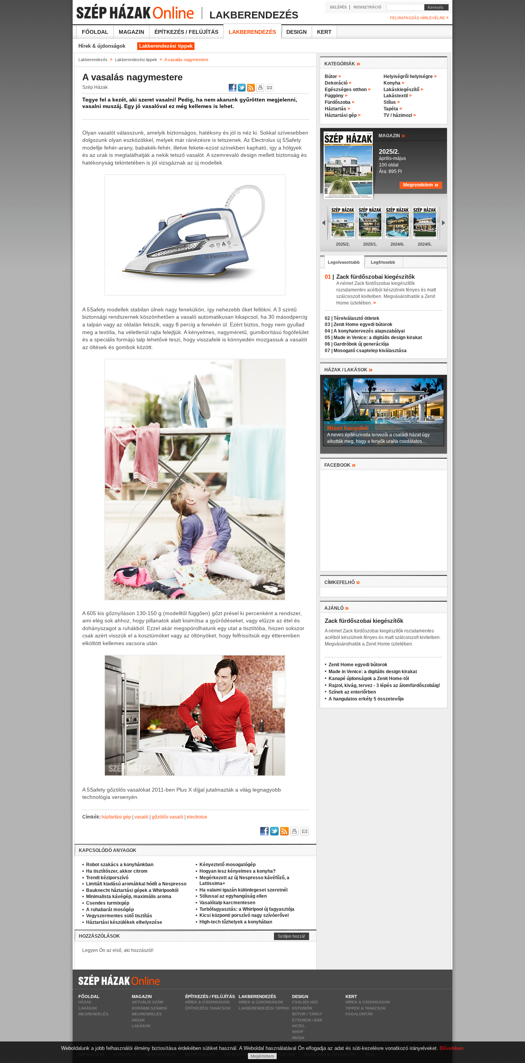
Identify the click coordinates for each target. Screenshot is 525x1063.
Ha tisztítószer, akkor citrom (117, 871)
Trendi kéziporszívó (107, 877)
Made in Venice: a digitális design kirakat (378, 337)
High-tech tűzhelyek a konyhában (235, 922)
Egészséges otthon (347, 89)
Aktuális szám (147, 1002)
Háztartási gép (343, 115)
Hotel (298, 1026)
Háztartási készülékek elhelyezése (124, 922)
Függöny (336, 95)
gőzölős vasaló (167, 817)
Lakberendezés (252, 32)
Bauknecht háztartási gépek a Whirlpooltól (132, 890)
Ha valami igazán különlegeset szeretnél (243, 890)
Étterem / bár (307, 1020)
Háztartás (337, 108)
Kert (324, 32)
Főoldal (95, 32)
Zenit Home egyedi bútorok (363, 324)
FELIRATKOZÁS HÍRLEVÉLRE (419, 17)
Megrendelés (93, 1014)
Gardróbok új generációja (361, 344)
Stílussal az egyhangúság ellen (233, 896)
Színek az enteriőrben (352, 692)
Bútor (333, 76)
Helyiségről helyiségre (410, 76)
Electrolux (197, 817)
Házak (84, 1002)
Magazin (131, 32)
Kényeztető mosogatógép (227, 864)
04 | (328, 331)
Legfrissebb (383, 262)
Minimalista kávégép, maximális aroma (128, 896)
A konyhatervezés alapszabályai (369, 331)
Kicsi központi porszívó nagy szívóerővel (244, 915)
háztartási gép (116, 817)
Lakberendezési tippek (166, 46)
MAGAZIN (392, 135)
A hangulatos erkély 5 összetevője (366, 699)
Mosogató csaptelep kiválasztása (370, 350)
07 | (328, 350)
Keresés (434, 7)
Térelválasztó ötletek (356, 318)
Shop (297, 1032)
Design (296, 32)
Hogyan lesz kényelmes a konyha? (237, 871)
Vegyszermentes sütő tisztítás (119, 915)
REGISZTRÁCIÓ (367, 7)
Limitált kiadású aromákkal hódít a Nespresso (136, 884)
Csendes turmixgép (107, 903)
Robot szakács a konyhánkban (119, 864)
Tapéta (393, 108)
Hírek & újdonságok (101, 46)
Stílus (392, 102)
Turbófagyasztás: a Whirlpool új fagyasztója (246, 909)
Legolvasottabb (344, 262)
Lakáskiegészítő (403, 89)
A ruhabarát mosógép (110, 909)
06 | (328, 344)
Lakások (87, 1008)
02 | (328, 318)
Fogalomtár (359, 1014)
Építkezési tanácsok (208, 1008)
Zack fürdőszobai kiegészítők (364, 620)
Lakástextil (398, 95)
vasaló (141, 817)
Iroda (298, 1038)
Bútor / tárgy (307, 1014)
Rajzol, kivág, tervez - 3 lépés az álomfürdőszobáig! (384, 685)
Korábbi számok (149, 1008)
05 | (328, 337)
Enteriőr (302, 1008)
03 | (328, 324)
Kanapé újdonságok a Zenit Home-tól (369, 678)
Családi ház (305, 1002)
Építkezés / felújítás (186, 32)
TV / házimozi (400, 115)
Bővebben (452, 1048)
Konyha (394, 83)
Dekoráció (338, 83)
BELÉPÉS (338, 7)
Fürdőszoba (339, 102)
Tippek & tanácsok (366, 1008)
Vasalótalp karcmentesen (227, 902)
